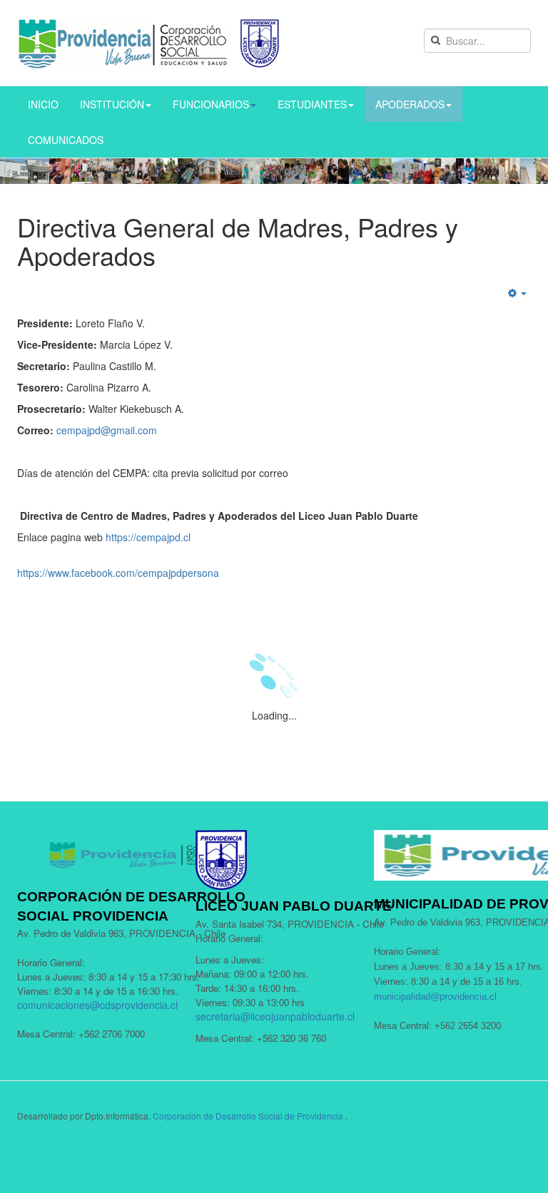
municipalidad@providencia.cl (435, 996)
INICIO (43, 104)
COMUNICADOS (65, 140)
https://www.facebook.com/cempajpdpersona (118, 572)
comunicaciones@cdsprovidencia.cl (97, 1005)
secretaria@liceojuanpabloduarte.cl (275, 1016)
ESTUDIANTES (312, 104)
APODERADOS (410, 104)
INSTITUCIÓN (112, 104)
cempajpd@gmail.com (106, 430)
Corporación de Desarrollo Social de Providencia (248, 1116)
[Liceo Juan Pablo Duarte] (149, 42)
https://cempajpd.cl (148, 537)
